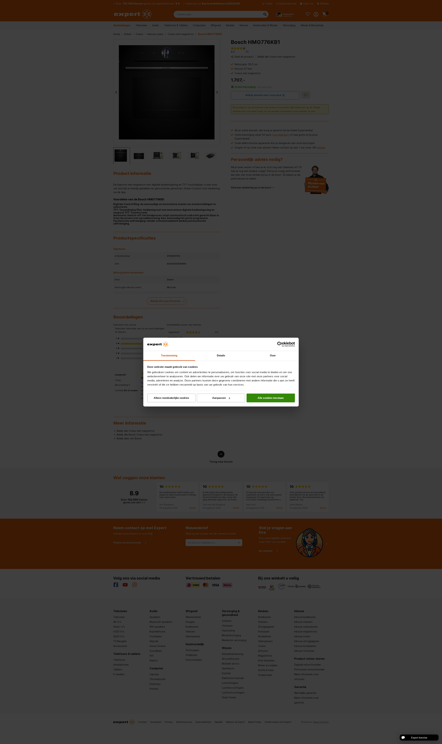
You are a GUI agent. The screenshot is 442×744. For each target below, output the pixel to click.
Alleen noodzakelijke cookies (171, 397)
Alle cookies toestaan (271, 397)
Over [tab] (273, 355)
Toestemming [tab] (169, 355)
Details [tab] (221, 355)
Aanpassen (219, 397)
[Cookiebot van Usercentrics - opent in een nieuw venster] (280, 344)
